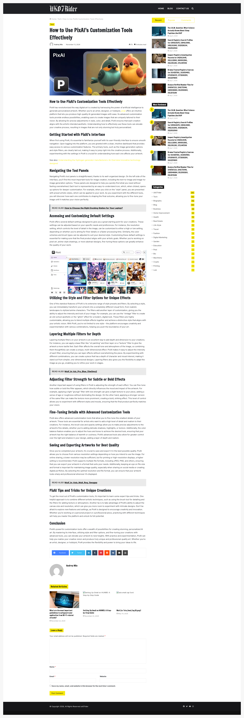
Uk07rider (157, 193)
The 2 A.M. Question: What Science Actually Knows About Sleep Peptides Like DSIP (181, 30)
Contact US (182, 8)
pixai (123, 111)
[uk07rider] (63, 8)
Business (157, 209)
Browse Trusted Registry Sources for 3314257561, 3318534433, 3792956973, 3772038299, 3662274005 (181, 74)
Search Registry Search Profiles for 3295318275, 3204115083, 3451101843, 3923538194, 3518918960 (180, 44)
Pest (155, 250)
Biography (157, 201)
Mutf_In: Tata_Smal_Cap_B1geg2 (129, 610)
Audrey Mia (58, 44)
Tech (60, 19)
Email (52, 676)
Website (103, 676)
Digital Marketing (160, 237)
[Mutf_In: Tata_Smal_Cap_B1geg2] (131, 599)
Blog (170, 8)
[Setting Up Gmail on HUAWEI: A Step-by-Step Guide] (98, 599)
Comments (186, 20)
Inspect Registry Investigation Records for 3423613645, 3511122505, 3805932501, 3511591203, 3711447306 (180, 59)
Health (156, 217)
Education (157, 246)
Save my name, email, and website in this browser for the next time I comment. (84, 686)
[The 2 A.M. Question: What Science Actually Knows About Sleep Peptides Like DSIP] (159, 31)
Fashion (156, 233)
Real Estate (158, 221)
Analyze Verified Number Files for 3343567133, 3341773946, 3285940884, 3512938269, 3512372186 (180, 88)
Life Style (157, 225)
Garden (156, 241)
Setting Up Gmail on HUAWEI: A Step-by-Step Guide (97, 611)
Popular (171, 20)
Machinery (157, 258)
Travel (155, 229)
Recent (158, 20)
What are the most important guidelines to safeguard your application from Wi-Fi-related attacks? (61, 614)
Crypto (156, 262)
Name (53, 667)
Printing (156, 266)
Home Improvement (161, 213)
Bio (154, 254)
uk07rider (84, 706)
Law (155, 270)
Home (161, 8)
